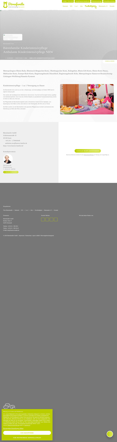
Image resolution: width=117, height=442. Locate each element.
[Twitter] (47, 219)
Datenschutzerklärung (88, 154)
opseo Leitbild (36, 235)
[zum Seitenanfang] (110, 61)
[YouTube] (56, 219)
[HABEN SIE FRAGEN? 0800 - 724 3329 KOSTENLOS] (110, 434)
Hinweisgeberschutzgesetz (47, 235)
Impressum (27, 425)
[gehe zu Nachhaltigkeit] (91, 6)
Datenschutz (28, 235)
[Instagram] (51, 219)
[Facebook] (43, 219)
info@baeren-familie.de (13, 230)
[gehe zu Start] (14, 5)
